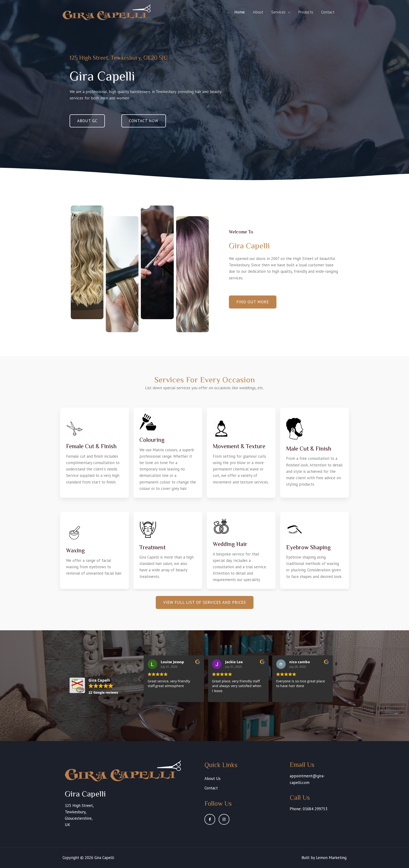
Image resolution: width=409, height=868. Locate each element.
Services (278, 12)
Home (239, 12)
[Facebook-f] (209, 819)
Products (305, 12)
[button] (87, 120)
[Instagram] (224, 819)
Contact (327, 12)
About (258, 12)
